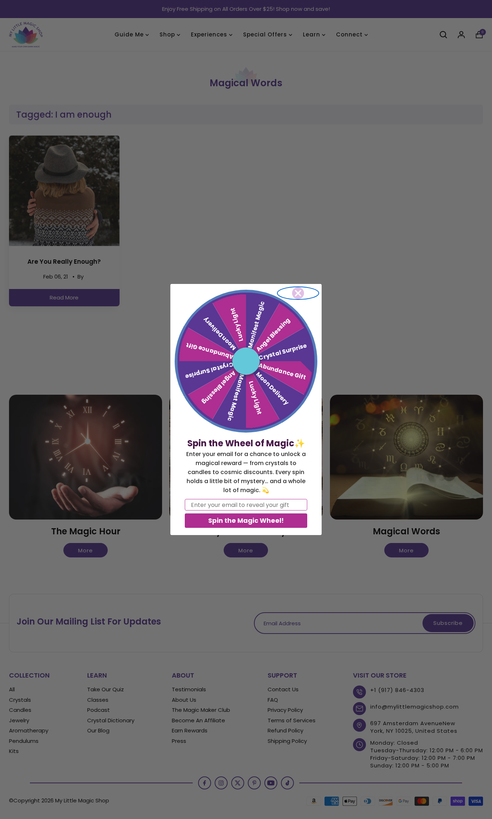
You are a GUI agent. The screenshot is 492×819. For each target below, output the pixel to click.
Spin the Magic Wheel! (246, 520)
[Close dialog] (298, 293)
